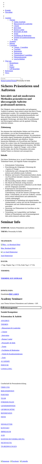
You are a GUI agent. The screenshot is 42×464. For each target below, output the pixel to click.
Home (3, 81)
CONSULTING (6, 369)
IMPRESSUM (6, 432)
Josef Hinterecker (7, 256)
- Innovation (5, 335)
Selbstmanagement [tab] (9, 307)
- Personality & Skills (8, 343)
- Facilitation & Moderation (10, 350)
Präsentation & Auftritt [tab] (11, 316)
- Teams (3, 346)
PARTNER (5, 395)
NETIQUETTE (6, 443)
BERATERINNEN (7, 391)
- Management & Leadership (10, 328)
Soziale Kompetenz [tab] (9, 312)
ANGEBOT (5, 321)
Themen (14, 81)
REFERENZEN (6, 413)
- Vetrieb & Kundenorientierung (12, 354)
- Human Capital (6, 339)
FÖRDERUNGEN (7, 402)
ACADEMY (5, 361)
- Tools (3, 358)
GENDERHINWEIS (8, 406)
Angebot (8, 81)
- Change (4, 332)
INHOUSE (5, 365)
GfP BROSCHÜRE (8, 409)
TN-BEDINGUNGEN (9, 446)
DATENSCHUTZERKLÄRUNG (13, 439)
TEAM (3, 398)
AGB (3, 435)
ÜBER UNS (5, 387)
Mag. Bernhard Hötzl (8, 248)
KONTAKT (5, 428)
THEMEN (4, 324)
